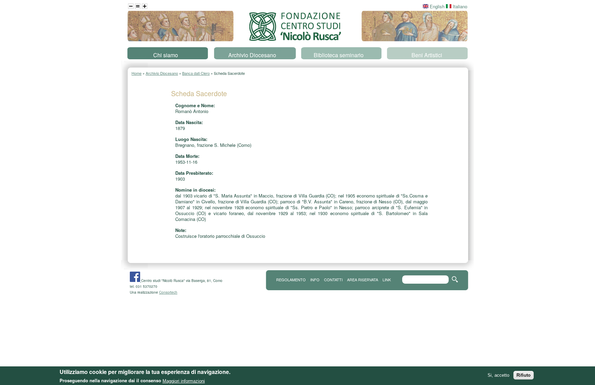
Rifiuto (523, 375)
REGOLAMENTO (291, 279)
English (436, 6)
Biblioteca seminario (339, 55)
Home (137, 73)
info (315, 279)
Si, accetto (498, 375)
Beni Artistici (426, 55)
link (387, 279)
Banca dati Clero (196, 73)
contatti (333, 279)
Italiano (459, 6)
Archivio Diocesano (252, 55)
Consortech (168, 292)
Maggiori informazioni (184, 380)
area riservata (362, 279)
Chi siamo (165, 55)
